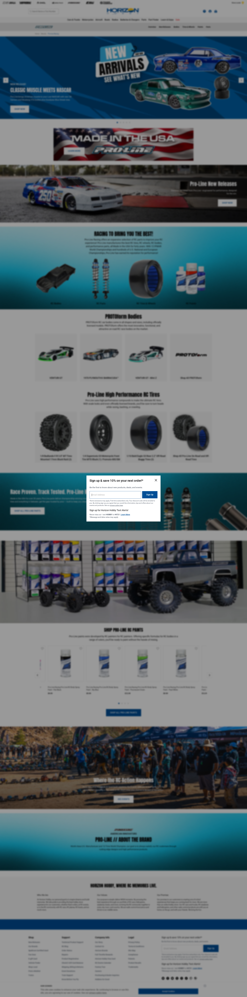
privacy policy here (116, 505)
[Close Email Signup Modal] (155, 480)
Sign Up (149, 494)
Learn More (125, 515)
